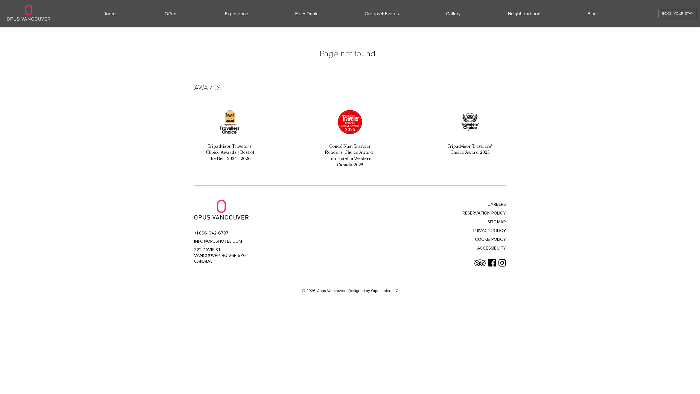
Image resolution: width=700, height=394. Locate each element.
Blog (592, 13)
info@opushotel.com (218, 241)
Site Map (497, 222)
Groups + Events (382, 13)
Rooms (110, 13)
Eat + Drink (306, 13)
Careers (497, 204)
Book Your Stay (677, 13)
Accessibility (491, 248)
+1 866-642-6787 (211, 233)
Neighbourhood (524, 13)
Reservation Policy (484, 213)
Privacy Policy (489, 230)
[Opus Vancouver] (29, 13)
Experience (236, 13)
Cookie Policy (490, 239)
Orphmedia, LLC (384, 290)
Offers (171, 13)
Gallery (453, 13)
